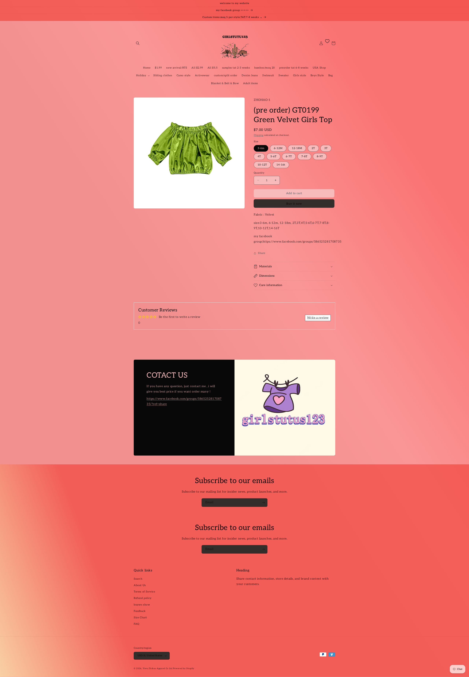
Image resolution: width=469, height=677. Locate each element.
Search (138, 578)
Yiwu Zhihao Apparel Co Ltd (157, 668)
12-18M (297, 148)
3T (326, 148)
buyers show (142, 604)
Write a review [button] (318, 318)
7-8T (304, 156)
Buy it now (294, 203)
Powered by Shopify (184, 668)
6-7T (289, 156)
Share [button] (261, 253)
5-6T (273, 156)
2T (313, 148)
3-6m (261, 148)
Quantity (259, 172)
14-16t (280, 164)
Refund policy (143, 598)
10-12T (262, 164)
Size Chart (140, 617)
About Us (140, 585)
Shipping (258, 135)
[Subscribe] (263, 502)
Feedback (140, 611)
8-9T (320, 156)
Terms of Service (144, 591)
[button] (138, 43)
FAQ (136, 623)
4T (259, 156)
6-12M (278, 148)
